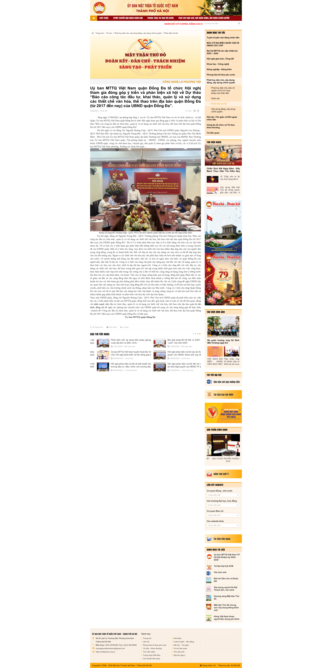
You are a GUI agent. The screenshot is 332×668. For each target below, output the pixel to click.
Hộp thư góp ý (179, 655)
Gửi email (113, 327)
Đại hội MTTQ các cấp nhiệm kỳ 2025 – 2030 (222, 52)
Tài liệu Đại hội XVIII (223, 566)
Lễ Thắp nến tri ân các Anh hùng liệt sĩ (230, 177)
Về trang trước (97, 327)
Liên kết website (215, 484)
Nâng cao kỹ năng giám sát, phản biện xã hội (149, 353)
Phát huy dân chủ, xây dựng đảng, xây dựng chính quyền (203, 17)
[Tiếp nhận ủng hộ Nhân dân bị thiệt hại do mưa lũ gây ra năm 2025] (231, 351)
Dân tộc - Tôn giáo (181, 645)
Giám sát (215, 98)
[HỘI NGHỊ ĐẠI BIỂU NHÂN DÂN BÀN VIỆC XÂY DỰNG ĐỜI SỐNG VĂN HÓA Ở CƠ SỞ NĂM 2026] (215, 351)
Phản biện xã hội (171, 33)
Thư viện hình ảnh (216, 312)
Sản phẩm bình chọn (217, 429)
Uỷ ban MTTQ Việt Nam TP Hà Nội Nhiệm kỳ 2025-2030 (227, 557)
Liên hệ (146, 642)
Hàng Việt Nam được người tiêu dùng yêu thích (226, 617)
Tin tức (109, 33)
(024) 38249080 (130, 645)
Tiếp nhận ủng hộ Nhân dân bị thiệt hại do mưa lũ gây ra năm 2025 (231, 361)
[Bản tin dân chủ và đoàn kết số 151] (223, 279)
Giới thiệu (103, 17)
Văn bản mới (220, 572)
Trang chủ (99, 33)
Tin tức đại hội (214, 375)
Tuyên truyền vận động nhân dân (128, 17)
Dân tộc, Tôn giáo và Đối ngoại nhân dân (222, 118)
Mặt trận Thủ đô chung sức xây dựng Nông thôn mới (226, 607)
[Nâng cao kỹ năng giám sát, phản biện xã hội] (121, 355)
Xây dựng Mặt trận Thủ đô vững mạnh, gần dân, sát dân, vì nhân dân (230, 190)
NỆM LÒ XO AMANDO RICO (236, 458)
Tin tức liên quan (180, 648)
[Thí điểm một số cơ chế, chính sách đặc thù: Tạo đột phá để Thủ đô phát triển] (177, 355)
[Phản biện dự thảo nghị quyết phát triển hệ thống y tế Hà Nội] (121, 343)
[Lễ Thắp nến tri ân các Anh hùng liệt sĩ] (212, 179)
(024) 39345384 (111, 645)
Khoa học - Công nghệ (218, 64)
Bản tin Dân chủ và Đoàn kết (226, 579)
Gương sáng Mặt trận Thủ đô (226, 597)
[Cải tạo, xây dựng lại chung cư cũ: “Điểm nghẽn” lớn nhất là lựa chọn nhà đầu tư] (177, 343)
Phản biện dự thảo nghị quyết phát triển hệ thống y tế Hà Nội (149, 341)
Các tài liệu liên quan (151, 658)
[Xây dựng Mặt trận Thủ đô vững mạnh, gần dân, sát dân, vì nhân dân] (212, 190)
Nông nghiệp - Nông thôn (219, 69)
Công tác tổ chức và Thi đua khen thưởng (221, 126)
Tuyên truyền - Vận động (184, 642)
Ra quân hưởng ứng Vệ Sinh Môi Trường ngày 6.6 (223, 341)
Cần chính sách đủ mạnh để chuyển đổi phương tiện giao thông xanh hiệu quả (149, 365)
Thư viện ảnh (179, 652)
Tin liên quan (213, 133)
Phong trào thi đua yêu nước (160, 17)
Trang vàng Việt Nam (151, 655)
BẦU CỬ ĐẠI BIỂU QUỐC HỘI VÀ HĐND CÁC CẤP (223, 44)
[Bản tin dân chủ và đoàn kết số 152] (223, 226)
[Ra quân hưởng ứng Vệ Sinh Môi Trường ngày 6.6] (223, 326)
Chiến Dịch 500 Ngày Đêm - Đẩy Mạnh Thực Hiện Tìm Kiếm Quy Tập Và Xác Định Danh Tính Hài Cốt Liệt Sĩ (223, 169)
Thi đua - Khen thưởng (152, 648)
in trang (125, 327)
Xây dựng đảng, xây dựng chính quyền (223, 110)
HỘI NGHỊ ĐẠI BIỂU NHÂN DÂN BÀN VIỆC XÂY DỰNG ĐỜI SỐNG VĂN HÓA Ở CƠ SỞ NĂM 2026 (215, 361)
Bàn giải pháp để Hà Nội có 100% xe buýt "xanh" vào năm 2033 (92, 341)
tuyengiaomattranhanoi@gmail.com (110, 648)
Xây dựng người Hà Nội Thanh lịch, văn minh (225, 588)
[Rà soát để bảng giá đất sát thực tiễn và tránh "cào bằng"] (177, 366)
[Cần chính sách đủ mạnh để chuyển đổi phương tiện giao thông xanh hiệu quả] (121, 366)
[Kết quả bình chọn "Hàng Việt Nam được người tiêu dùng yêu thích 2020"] (223, 413)
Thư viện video (214, 142)
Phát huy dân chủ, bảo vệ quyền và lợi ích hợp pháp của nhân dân (223, 90)
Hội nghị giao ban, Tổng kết (220, 59)
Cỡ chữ (188, 111)
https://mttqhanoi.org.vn (105, 652)
